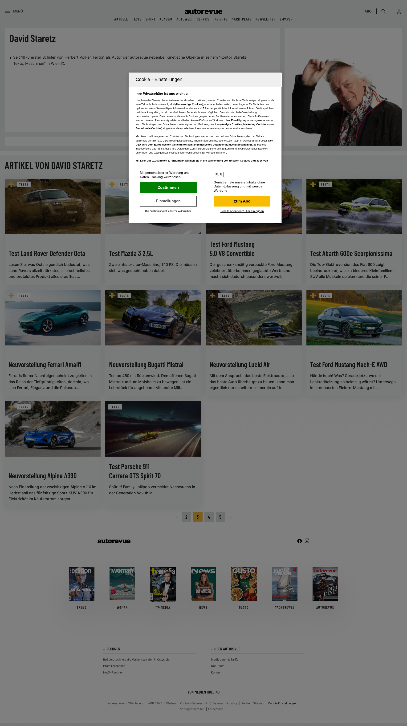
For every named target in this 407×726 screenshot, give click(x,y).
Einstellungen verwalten (168, 201)
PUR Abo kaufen (242, 201)
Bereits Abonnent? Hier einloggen (242, 211)
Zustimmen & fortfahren (168, 187)
